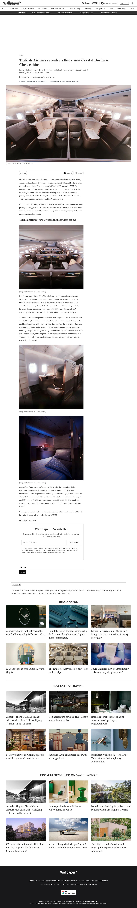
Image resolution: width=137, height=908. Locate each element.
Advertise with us (47, 885)
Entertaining (121, 9)
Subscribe (123, 3)
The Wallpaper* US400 (65, 13)
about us (33, 881)
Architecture (14, 9)
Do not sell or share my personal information (77, 885)
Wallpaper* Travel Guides (109, 13)
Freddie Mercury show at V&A (40, 13)
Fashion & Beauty (74, 9)
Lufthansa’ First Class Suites (47, 312)
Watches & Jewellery (57, 9)
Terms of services (45, 548)
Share (24, 173)
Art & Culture (42, 9)
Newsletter (80, 173)
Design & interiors (28, 9)
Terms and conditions (71, 881)
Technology (87, 9)
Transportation (100, 9)
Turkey (22, 572)
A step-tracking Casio (86, 13)
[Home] (3, 9)
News (53, 77)
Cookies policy (101, 881)
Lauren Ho (25, 77)
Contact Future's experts (49, 881)
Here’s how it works (73, 81)
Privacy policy (88, 881)
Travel (111, 9)
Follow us (69, 173)
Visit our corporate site (91, 901)
